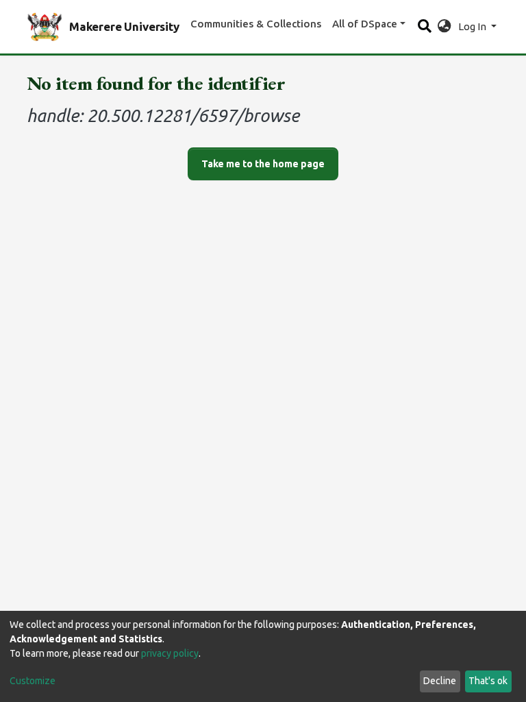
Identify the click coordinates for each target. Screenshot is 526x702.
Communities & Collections (255, 23)
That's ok (488, 680)
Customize (32, 680)
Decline (439, 680)
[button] (444, 27)
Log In (473, 26)
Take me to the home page (263, 163)
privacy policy (170, 653)
